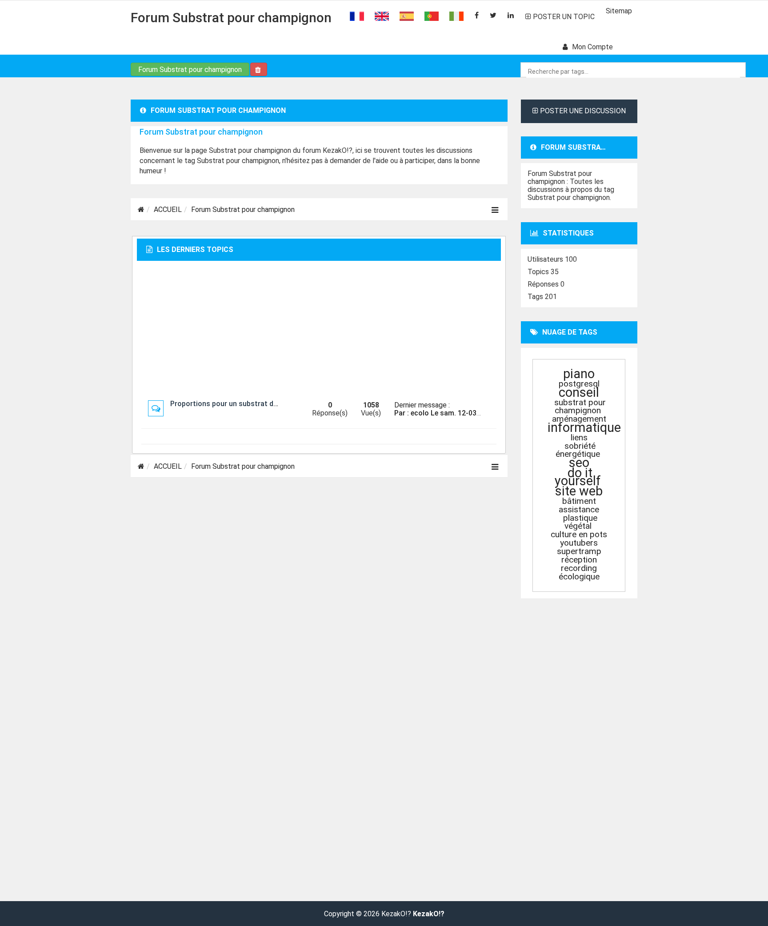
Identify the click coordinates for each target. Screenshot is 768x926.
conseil (579, 392)
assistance (579, 509)
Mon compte (592, 47)
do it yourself (578, 476)
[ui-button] (258, 69)
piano (579, 373)
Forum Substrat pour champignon (231, 17)
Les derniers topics (195, 249)
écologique (579, 576)
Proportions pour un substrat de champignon (245, 403)
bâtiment (579, 501)
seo (579, 462)
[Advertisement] (318, 330)
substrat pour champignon (580, 406)
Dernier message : (422, 405)
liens (579, 437)
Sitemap (619, 11)
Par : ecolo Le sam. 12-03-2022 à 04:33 (457, 413)
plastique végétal (580, 522)
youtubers (579, 543)
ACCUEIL (168, 209)
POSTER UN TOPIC (563, 16)
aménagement (579, 419)
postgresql (579, 384)
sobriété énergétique (578, 450)
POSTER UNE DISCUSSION (582, 111)
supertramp (579, 551)
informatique (584, 427)
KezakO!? (428, 914)
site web (579, 491)
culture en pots (579, 534)
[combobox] (633, 71)
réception (579, 560)
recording (579, 568)
